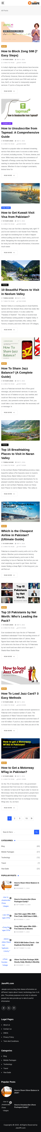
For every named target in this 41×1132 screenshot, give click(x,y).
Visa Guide (5, 869)
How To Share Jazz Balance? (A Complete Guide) (17, 372)
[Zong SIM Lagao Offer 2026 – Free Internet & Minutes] (6, 929)
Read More (8, 91)
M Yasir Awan (8, 59)
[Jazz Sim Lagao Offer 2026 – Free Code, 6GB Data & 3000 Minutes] (6, 916)
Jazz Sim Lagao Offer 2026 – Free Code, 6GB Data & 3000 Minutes (25, 916)
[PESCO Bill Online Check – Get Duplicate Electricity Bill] (6, 945)
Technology (5, 858)
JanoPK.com (20, 1128)
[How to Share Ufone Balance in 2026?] (6, 885)
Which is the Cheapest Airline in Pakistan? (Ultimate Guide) (17, 535)
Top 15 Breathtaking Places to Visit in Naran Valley (17, 454)
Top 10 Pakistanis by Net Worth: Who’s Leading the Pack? (19, 616)
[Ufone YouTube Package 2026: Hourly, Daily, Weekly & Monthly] (6, 962)
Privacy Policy (8, 1037)
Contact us (7, 1029)
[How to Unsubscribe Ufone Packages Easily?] (6, 902)
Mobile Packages (7, 852)
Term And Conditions (11, 1041)
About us (6, 1025)
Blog (3, 846)
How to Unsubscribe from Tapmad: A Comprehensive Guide (20, 132)
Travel (3, 863)
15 (26, 818)
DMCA (5, 1033)
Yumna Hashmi (8, 298)
